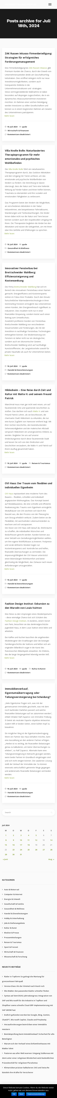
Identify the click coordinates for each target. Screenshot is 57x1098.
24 (21, 849)
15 (6, 845)
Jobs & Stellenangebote (14, 923)
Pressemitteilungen (12, 937)
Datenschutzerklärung (36, 1094)
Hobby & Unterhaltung (14, 918)
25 (28, 849)
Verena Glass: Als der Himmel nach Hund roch (24, 986)
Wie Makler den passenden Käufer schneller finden (26, 991)
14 (51, 840)
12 (36, 840)
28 (51, 849)
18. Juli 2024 (12, 126)
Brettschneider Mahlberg (25, 286)
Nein (21, 1094)
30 (13, 854)
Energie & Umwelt (12, 899)
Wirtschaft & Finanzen (18, 130)
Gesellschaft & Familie (14, 904)
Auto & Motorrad (11, 889)
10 (21, 840)
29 (6, 854)
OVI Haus (9, 493)
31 (21, 854)
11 (28, 840)
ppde (24, 126)
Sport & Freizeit (11, 947)
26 (36, 849)
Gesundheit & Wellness (18, 248)
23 (13, 849)
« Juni (5, 859)
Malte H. (36, 411)
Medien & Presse (11, 932)
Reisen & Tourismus (41, 463)
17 (21, 845)
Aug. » (51, 859)
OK (14, 1094)
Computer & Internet (13, 894)
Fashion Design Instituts (15, 621)
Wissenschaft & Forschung (15, 956)
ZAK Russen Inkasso (38, 68)
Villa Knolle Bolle (15, 169)
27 (44, 849)
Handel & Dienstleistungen (20, 370)
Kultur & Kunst (39, 668)
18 (28, 845)
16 (13, 845)
